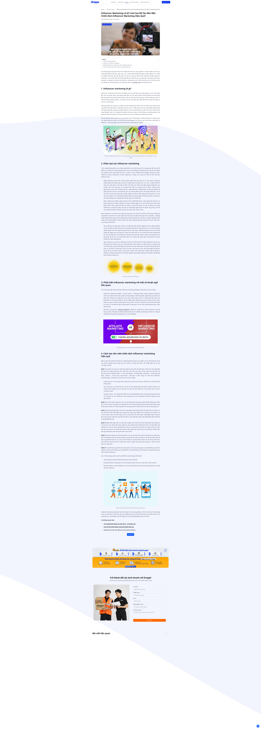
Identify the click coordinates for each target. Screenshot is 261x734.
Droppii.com (136, 82)
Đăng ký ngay (166, 2)
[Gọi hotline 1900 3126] (258, 726)
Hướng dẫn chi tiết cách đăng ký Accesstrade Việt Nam (119, 530)
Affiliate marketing (123, 309)
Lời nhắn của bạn (137, 610)
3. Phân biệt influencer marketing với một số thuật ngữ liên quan (117, 65)
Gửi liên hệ (149, 620)
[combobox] (141, 607)
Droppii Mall (121, 2)
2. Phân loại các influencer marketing (110, 63)
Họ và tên (136, 586)
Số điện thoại (136, 592)
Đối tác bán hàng (134, 2)
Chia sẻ (131, 534)
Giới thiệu (113, 2)
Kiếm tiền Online (110, 9)
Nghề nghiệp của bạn (138, 604)
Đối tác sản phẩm (145, 2)
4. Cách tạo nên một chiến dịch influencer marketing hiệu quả (116, 67)
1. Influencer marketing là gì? (109, 61)
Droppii (103, 9)
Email (135, 598)
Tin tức (126, 2)
